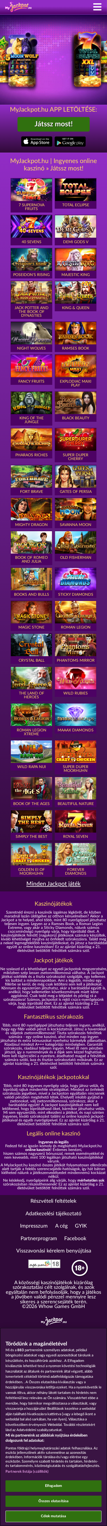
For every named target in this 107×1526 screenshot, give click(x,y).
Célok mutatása (53, 1516)
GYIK (81, 1226)
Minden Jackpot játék (53, 884)
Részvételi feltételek (53, 1201)
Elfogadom (53, 1486)
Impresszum (34, 1226)
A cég (61, 1226)
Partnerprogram (39, 1238)
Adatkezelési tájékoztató (53, 1213)
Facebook (75, 1238)
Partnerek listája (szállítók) (27, 1471)
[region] (53, 1427)
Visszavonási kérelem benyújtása (53, 1251)
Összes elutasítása (53, 1501)
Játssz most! (54, 124)
